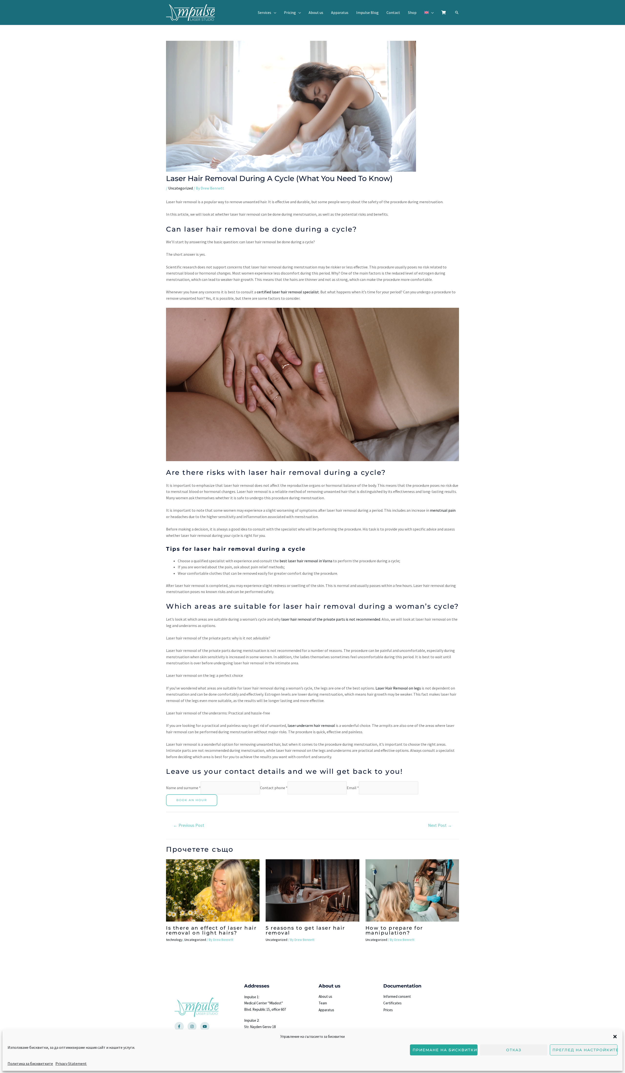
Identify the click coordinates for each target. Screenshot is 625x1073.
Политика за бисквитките (30, 1063)
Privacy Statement (71, 1063)
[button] (615, 1036)
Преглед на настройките (584, 1050)
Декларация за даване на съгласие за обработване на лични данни (337, 553)
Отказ (513, 1050)
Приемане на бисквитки (445, 1050)
